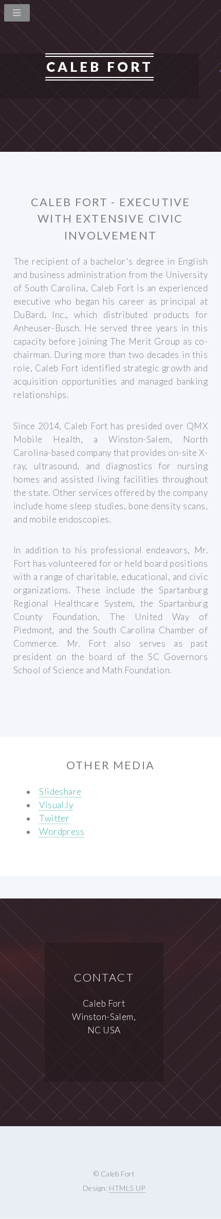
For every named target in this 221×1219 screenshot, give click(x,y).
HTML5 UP (127, 1188)
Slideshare (60, 791)
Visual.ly (56, 805)
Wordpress (61, 831)
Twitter (54, 818)
